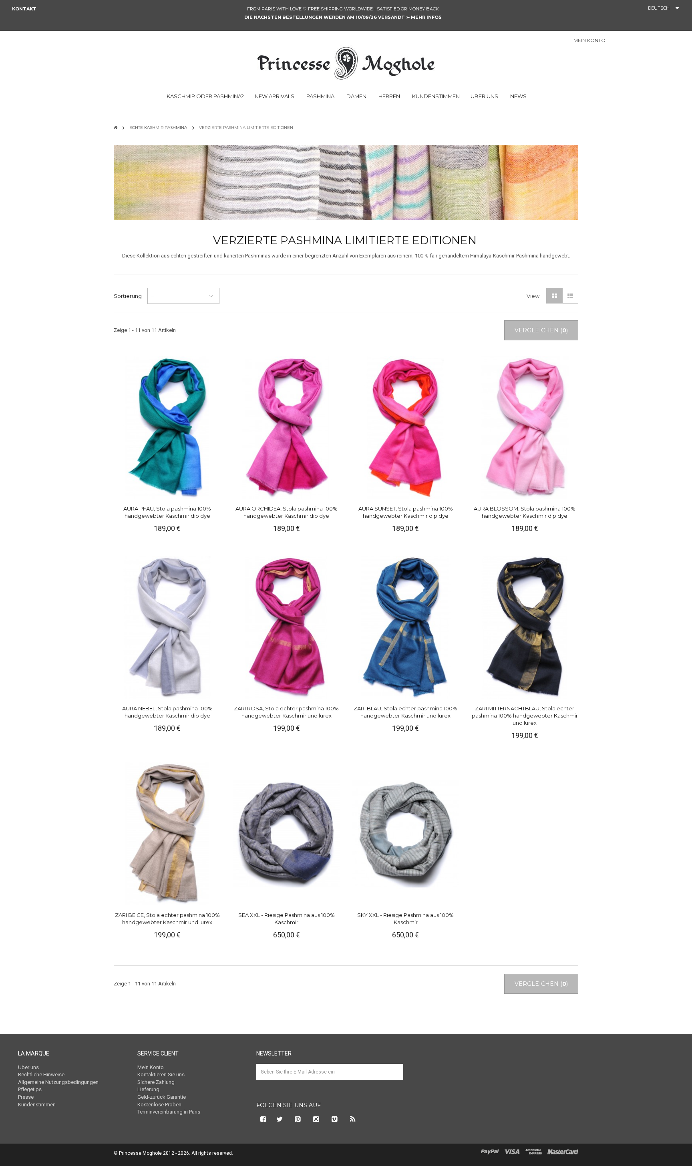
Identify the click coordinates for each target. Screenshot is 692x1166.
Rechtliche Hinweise (41, 1075)
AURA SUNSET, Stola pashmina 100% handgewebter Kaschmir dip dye (405, 512)
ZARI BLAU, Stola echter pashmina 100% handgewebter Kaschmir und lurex (405, 712)
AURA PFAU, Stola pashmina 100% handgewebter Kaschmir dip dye (167, 512)
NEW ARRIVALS (274, 96)
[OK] (393, 1078)
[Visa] (512, 1151)
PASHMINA (319, 96)
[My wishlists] (642, 41)
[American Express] (533, 1151)
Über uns (28, 1067)
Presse (26, 1097)
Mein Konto (150, 1067)
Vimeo (335, 1119)
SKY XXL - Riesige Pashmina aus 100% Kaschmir (405, 918)
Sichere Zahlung (156, 1082)
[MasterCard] (562, 1151)
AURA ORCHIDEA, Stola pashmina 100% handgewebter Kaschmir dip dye (286, 512)
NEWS (518, 96)
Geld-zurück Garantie (161, 1097)
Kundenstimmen (37, 1105)
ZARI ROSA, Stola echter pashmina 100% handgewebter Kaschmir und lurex (286, 712)
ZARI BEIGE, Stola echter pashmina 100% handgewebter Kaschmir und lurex (167, 918)
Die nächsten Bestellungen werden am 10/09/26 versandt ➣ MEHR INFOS (343, 17)
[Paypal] (490, 1151)
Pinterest (298, 1119)
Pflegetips (30, 1089)
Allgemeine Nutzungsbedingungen (58, 1082)
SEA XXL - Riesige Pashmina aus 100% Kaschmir (286, 918)
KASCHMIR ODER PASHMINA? (204, 96)
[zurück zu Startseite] (115, 127)
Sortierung (128, 296)
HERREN (388, 96)
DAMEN (355, 96)
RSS (353, 1119)
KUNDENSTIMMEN (435, 96)
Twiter (279, 1119)
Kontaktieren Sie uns (161, 1075)
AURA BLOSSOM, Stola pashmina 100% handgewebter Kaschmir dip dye (524, 512)
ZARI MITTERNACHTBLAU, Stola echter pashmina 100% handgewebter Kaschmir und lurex (525, 715)
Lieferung (148, 1089)
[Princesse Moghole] (346, 62)
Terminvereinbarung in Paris (168, 1112)
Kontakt (24, 9)
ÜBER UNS (484, 96)
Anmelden (621, 41)
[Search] (683, 42)
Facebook (262, 1119)
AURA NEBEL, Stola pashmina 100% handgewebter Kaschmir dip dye (167, 712)
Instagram (316, 1119)
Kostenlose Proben (159, 1105)
